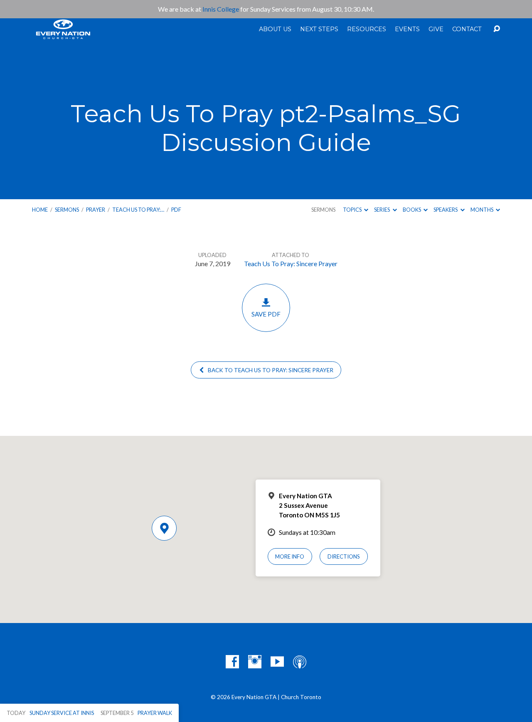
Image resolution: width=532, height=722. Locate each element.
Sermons (67, 209)
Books (412, 209)
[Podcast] (299, 661)
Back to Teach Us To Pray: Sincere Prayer (270, 370)
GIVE (436, 29)
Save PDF (266, 314)
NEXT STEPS (319, 29)
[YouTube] (277, 661)
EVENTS (407, 29)
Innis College (220, 9)
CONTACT (467, 29)
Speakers (445, 209)
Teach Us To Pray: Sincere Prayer (290, 263)
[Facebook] (232, 661)
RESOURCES (366, 29)
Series (382, 209)
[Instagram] (254, 661)
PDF (176, 209)
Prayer (95, 209)
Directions (344, 556)
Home (40, 209)
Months (482, 209)
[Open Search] (496, 29)
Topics (352, 209)
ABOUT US (275, 29)
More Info (289, 556)
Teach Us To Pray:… (138, 209)
